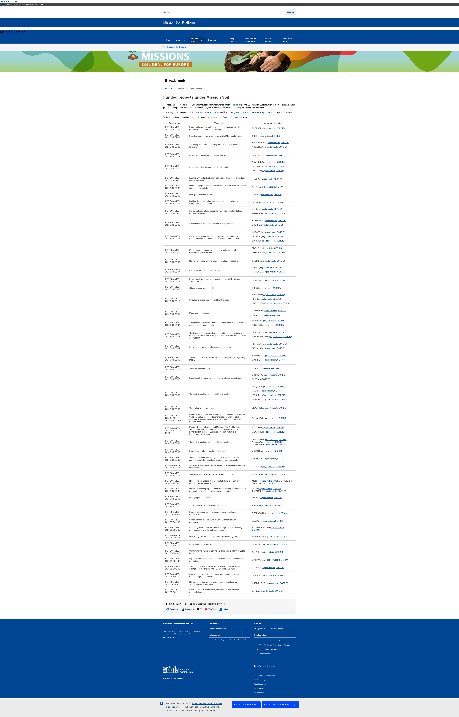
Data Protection (260, 684)
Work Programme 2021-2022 (207, 112)
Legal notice (258, 688)
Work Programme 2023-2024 (238, 112)
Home (168, 40)
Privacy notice (259, 693)
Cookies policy (259, 680)
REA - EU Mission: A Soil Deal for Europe (274, 645)
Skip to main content (8, 1)
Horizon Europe (236, 105)
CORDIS (280, 128)
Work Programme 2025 (264, 112)
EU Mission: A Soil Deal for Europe (272, 641)
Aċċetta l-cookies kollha (246, 704)
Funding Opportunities (232, 117)
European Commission (173, 679)
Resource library (287, 40)
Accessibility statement (171, 637)
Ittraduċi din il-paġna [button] (176, 47)
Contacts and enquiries (217, 629)
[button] (164, 46)
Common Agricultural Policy (269, 649)
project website (269, 128)
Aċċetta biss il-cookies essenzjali (280, 704)
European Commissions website (178, 624)
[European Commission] (167, 12)
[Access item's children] (184, 40)
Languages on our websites (264, 675)
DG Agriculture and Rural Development (269, 629)
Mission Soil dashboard (250, 40)
